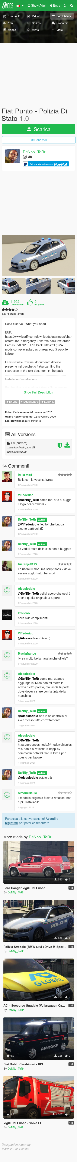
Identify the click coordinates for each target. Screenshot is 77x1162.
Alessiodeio (26, 588)
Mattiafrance (27, 653)
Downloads (17, 304)
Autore (41, 519)
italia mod (25, 474)
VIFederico (25, 495)
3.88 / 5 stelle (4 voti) (13, 314)
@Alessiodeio (28, 638)
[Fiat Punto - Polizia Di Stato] (38, 255)
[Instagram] (25, 156)
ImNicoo (24, 613)
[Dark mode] (65, 5)
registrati (11, 823)
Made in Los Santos (15, 1149)
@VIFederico (27, 524)
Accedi (51, 818)
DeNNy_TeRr (34, 152)
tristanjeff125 (27, 564)
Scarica (41, 129)
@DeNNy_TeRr (28, 500)
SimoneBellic (27, 793)
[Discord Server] (30, 156)
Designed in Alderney (16, 1144)
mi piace (39, 304)
